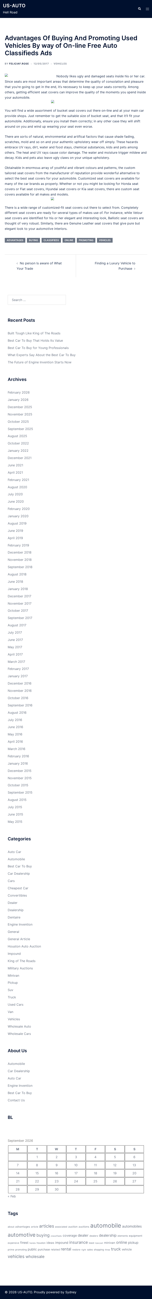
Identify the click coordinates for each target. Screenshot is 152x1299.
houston (41, 1242)
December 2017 (19, 596)
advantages (15, 240)
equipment (135, 1235)
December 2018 (19, 552)
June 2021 (15, 465)
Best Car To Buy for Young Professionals (38, 348)
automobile (105, 1225)
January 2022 (18, 451)
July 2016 (15, 720)
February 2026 (19, 392)
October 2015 (18, 785)
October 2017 (18, 611)
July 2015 (15, 807)
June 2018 (15, 582)
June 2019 (15, 531)
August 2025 (17, 436)
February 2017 (18, 669)
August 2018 (17, 574)
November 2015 (20, 778)
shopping (99, 1249)
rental (66, 1249)
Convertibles (17, 895)
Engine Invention (20, 924)
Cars (11, 881)
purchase (44, 1249)
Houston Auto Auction (24, 946)
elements (123, 1235)
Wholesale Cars (19, 1034)
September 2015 (20, 792)
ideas (50, 1243)
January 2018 (18, 589)
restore (76, 1249)
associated (61, 1226)
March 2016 (16, 749)
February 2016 (18, 756)
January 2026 (18, 400)
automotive (21, 1235)
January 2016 (18, 763)
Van (10, 1012)
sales (90, 1249)
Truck (12, 997)
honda (32, 1243)
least (91, 1242)
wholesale (35, 1256)
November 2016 (20, 691)
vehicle (127, 1249)
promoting (86, 240)
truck (116, 1249)
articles (46, 1226)
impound (61, 1243)
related (55, 1249)
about (11, 1226)
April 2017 (15, 654)
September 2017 (20, 618)
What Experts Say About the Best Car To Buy (42, 355)
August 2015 (17, 800)
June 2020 (16, 501)
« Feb (12, 1196)
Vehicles (60, 63)
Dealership (16, 910)
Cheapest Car (18, 888)
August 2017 (17, 625)
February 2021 (18, 480)
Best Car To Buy (20, 866)
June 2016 (15, 727)
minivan (109, 1243)
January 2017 (18, 676)
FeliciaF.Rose (19, 63)
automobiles (132, 1226)
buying (33, 240)
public (32, 1249)
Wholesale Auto (19, 1026)
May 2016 (15, 734)
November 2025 (20, 414)
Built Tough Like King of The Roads (34, 333)
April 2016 (15, 741)
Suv (10, 990)
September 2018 (20, 567)
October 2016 (18, 698)
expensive (13, 1242)
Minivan (13, 975)
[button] (139, 8)
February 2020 (19, 509)
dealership (108, 1235)
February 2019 (18, 545)
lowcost (99, 1243)
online (69, 240)
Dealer (12, 903)
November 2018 (20, 560)
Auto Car (14, 852)
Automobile (16, 859)
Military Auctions (20, 968)
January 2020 (18, 516)
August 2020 (17, 487)
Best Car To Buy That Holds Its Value (35, 340)
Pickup (13, 983)
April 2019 (15, 538)
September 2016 (20, 705)
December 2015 (19, 771)
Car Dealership (19, 873)
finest (24, 1243)
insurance (78, 1242)
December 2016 (19, 683)
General (13, 932)
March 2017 (16, 662)
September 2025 (20, 429)
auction (73, 1226)
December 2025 (20, 407)
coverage (70, 1235)
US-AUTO (14, 5)
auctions (84, 1226)
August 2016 (17, 712)
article (34, 1226)
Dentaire (14, 917)
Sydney (70, 1292)
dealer (83, 1235)
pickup (133, 1243)
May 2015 (15, 822)
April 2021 (15, 472)
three (107, 1249)
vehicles (105, 240)
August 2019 (17, 523)
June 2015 (15, 814)
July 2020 (15, 494)
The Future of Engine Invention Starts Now (39, 362)
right (83, 1249)
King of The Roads (21, 961)
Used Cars (15, 1004)
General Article (19, 939)
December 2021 (19, 458)
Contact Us (16, 1100)
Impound (14, 954)
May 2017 (15, 647)
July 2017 (15, 632)
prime (11, 1249)
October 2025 (18, 422)
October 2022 (18, 443)
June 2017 (15, 640)
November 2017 (19, 603)
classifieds (51, 240)
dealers (93, 1235)
